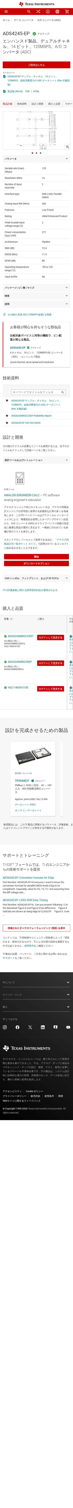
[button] (6, 11)
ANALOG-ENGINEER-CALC (22, 495)
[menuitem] (29, 11)
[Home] (36, 4)
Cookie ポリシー (34, 1091)
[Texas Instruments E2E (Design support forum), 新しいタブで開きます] (55, 1028)
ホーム (6, 20)
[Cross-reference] (38, 11)
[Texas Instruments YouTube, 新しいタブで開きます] (68, 1028)
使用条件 (29, 945)
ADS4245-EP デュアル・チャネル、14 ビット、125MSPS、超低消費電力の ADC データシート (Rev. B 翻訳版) (38, 80)
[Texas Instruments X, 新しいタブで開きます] (30, 1028)
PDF (27, 91)
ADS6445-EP (17, 347)
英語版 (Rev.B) (15, 91)
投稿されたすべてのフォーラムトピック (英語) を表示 (36, 928)
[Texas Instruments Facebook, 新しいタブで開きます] (17, 1028)
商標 (60, 1096)
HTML (36, 91)
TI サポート (9, 958)
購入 (5, 1007)
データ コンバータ (23, 20)
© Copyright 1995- (15, 1108)
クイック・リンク (12, 994)
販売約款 (35, 1096)
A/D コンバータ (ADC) (49, 20)
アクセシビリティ (12, 1091)
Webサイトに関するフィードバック (22, 1100)
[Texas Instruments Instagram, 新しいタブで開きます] (5, 1028)
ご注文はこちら (36, 65)
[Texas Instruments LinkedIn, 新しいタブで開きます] (43, 1028)
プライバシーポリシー (14, 1096)
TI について (9, 982)
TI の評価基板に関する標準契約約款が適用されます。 (31, 590)
